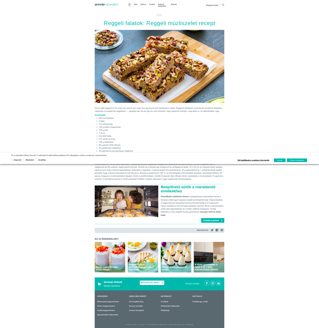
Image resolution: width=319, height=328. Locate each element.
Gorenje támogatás (136, 310)
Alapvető (17, 160)
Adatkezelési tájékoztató (170, 306)
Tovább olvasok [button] (211, 221)
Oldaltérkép (165, 310)
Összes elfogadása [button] (297, 160)
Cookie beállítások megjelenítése (156, 325)
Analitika (42, 160)
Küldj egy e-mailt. (201, 302)
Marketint (30, 160)
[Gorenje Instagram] (212, 283)
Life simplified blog (136, 302)
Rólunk (174, 4)
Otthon (143, 4)
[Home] (129, 5)
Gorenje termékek (136, 306)
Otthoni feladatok (162, 5)
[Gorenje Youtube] (218, 283)
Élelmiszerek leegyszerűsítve (108, 302)
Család (152, 4)
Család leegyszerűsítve (106, 310)
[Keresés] (223, 5)
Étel (135, 4)
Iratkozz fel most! (150, 283)
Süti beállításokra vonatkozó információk (253, 160)
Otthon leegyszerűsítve (106, 306)
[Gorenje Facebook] (206, 283)
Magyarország (212, 5)
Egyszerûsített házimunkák (107, 315)
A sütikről (164, 302)
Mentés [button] (279, 160)
